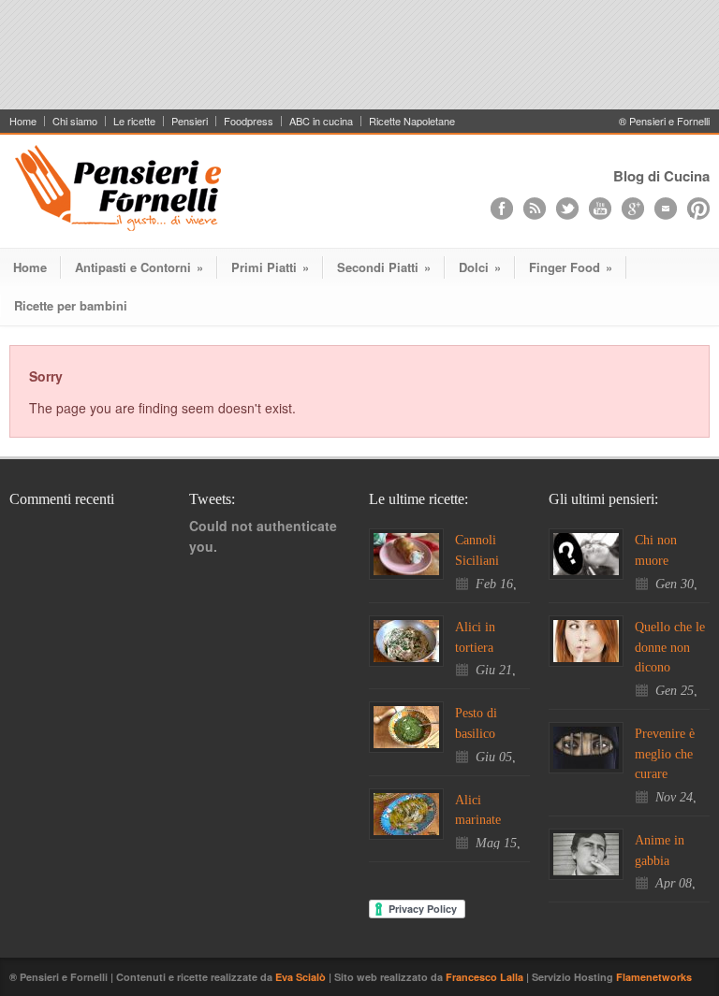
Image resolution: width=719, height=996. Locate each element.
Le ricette (134, 121)
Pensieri (189, 121)
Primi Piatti (270, 267)
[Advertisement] (359, 63)
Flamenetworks (654, 977)
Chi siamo (74, 121)
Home (23, 121)
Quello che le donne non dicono (670, 647)
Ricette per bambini (70, 305)
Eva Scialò (302, 977)
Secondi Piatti (384, 267)
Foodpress (248, 121)
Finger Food (570, 267)
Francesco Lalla (486, 977)
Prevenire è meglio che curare (665, 754)
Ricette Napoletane (412, 121)
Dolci (480, 267)
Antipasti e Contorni (139, 267)
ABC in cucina (321, 121)
